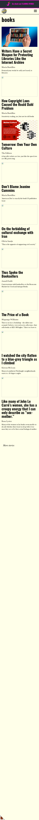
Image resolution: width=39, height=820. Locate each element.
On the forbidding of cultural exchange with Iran (17, 232)
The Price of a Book (15, 315)
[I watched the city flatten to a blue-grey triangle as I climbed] (19, 341)
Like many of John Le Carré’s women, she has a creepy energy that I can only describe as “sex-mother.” (19, 409)
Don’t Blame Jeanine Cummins (16, 189)
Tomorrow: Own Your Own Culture (19, 146)
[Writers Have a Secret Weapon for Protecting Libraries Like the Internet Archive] (19, 37)
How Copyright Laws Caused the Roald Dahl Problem (17, 105)
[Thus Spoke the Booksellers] (19, 258)
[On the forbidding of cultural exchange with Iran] (19, 214)
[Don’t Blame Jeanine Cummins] (19, 172)
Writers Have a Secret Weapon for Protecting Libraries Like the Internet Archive (17, 57)
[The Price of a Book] (19, 300)
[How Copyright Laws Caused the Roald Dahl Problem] (19, 86)
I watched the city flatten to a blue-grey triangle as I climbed (19, 359)
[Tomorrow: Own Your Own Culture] (19, 130)
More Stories (9, 445)
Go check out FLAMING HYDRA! (23, 4)
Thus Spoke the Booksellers (12, 274)
